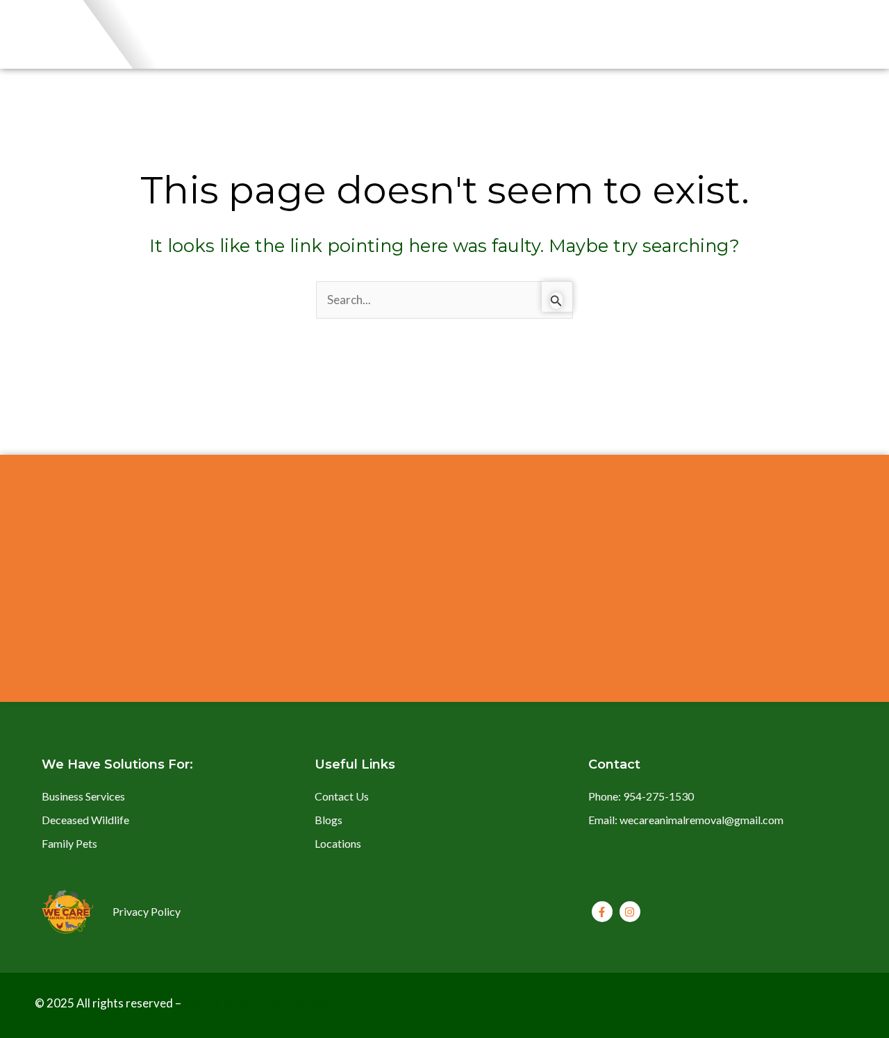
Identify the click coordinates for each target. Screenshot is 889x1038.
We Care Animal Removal (261, 1003)
